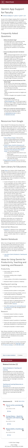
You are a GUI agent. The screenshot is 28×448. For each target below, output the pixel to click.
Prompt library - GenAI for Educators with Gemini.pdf (14, 417)
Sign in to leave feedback (9, 355)
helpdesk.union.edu (10, 114)
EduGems (6, 229)
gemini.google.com (10, 101)
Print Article (8, 360)
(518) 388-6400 (20, 344)
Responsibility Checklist (10, 160)
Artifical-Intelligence (8, 15)
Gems (6, 170)
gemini (16, 15)
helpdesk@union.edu (10, 113)
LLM (24, 15)
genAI (20, 15)
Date (23, 401)
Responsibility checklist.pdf (14, 429)
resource (15, 303)
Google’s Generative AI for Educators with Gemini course (14, 150)
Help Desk (18, 343)
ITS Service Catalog (7, 344)
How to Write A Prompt (10, 137)
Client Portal (10, 2)
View (10, 411)
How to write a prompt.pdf (14, 405)
